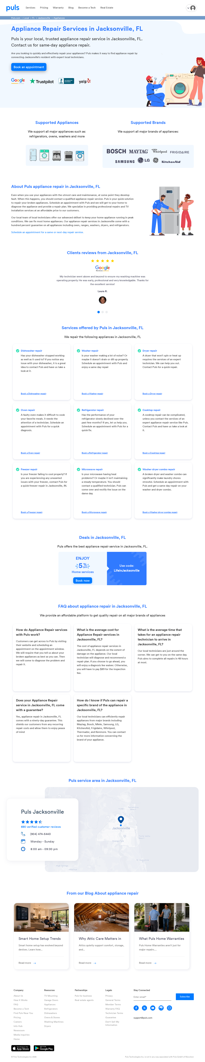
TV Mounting (50, 995)
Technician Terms (114, 1013)
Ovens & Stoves (52, 1017)
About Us (18, 995)
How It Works (20, 1000)
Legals (108, 990)
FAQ (16, 1004)
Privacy (109, 995)
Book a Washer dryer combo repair (160, 512)
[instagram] (169, 1008)
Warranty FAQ (112, 1008)
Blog (71, 7)
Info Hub (18, 1026)
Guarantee (110, 1017)
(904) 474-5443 (40, 834)
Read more (25, 962)
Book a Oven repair (30, 453)
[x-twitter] (144, 1008)
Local (26, 17)
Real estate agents (84, 1000)
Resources (49, 990)
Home (17, 1039)
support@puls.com (143, 1017)
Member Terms (113, 1004)
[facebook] (136, 1008)
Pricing (44, 7)
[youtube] (152, 1008)
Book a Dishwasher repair (33, 393)
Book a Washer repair (92, 393)
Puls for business (83, 995)
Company (18, 990)
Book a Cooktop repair (154, 453)
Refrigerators (50, 1008)
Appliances (49, 1004)
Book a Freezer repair (31, 512)
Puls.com (15, 17)
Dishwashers (50, 1013)
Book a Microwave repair (94, 512)
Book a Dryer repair (152, 393)
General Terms (112, 1000)
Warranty (58, 7)
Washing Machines (53, 1021)
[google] (161, 1008)
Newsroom (19, 1030)
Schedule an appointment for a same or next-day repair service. (47, 232)
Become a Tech (87, 7)
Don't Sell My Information (112, 1023)
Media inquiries (21, 1034)
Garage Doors (51, 1000)
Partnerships (81, 990)
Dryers (47, 1026)
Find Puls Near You (23, 1013)
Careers (18, 1021)
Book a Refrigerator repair (95, 453)
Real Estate (106, 7)
